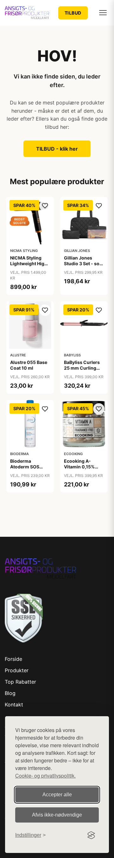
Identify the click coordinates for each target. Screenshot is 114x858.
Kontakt (14, 704)
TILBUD (73, 13)
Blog (10, 693)
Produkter (16, 670)
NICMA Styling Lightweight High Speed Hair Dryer (28, 263)
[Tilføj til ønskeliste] (45, 205)
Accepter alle (57, 794)
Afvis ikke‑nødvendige (57, 814)
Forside (13, 659)
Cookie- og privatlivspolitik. (45, 775)
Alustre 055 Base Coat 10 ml (28, 365)
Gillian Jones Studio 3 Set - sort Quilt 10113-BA (83, 263)
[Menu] (103, 12)
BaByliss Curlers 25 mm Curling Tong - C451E (82, 368)
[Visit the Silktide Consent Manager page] (91, 835)
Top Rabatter (20, 682)
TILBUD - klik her (57, 149)
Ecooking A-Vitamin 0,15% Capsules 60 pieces (79, 469)
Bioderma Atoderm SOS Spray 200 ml (24, 466)
